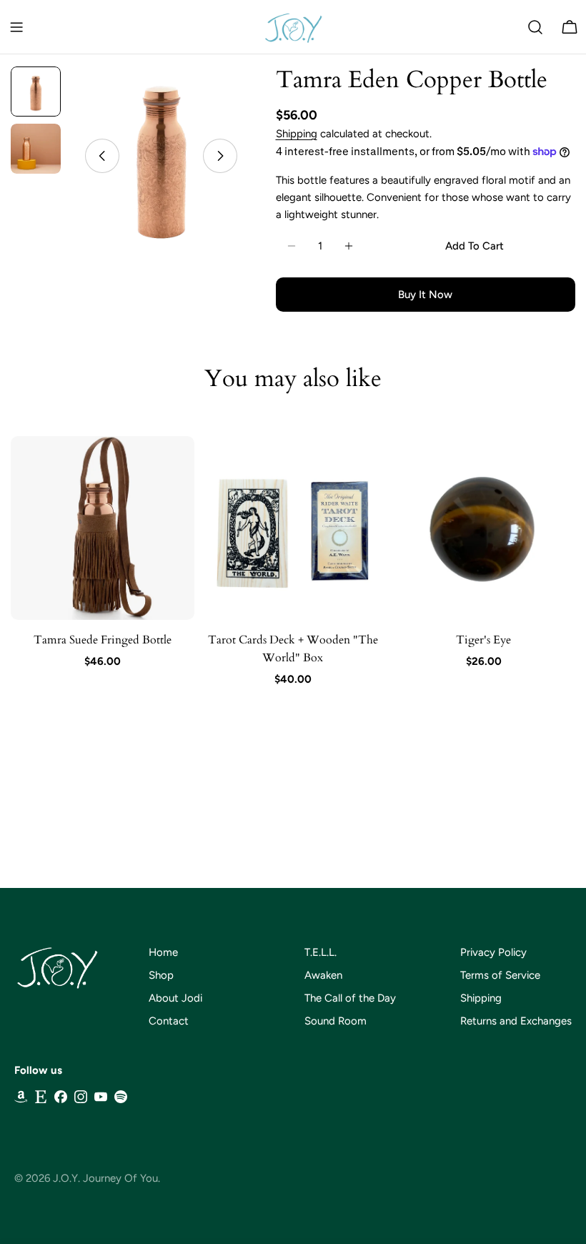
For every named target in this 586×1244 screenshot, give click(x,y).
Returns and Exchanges (516, 1021)
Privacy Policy (493, 952)
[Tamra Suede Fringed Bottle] (102, 528)
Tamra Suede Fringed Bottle (103, 640)
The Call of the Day (350, 998)
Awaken (323, 975)
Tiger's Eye (483, 640)
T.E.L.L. (320, 952)
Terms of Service (500, 975)
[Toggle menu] (16, 27)
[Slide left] (102, 156)
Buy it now (425, 294)
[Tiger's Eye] (483, 528)
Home (163, 952)
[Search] (535, 27)
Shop (161, 975)
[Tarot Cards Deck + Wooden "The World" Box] (293, 528)
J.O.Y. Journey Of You (105, 1178)
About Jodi (175, 998)
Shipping (296, 133)
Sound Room (335, 1021)
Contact (169, 1021)
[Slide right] (220, 156)
